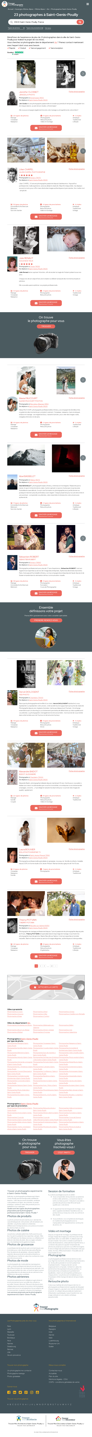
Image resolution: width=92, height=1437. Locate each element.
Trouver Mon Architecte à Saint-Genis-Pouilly (25, 1424)
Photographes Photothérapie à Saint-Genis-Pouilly (46, 1091)
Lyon (9, 1329)
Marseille (10, 1332)
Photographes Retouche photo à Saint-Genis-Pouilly (44, 1109)
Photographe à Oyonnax (41, 1032)
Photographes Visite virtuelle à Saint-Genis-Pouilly (71, 1054)
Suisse (51, 1346)
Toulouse (10, 1335)
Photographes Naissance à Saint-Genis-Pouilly (70, 1044)
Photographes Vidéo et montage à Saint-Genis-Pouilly (70, 1109)
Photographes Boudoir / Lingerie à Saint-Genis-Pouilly (70, 1096)
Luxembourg (54, 1340)
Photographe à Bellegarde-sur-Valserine (43, 1026)
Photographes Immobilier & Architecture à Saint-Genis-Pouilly (70, 1049)
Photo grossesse (13, 1376)
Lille (8, 1352)
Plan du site (53, 1376)
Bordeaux (11, 1338)
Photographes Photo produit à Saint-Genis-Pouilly (71, 1058)
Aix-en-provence (14, 1355)
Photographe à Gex (65, 1030)
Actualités (53, 1373)
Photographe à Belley (66, 1025)
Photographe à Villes (40, 1014)
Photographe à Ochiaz (66, 1012)
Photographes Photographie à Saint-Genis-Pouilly (19, 1109)
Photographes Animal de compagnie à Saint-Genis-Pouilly (19, 1063)
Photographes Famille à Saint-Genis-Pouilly (20, 1049)
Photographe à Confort (41, 1016)
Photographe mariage (16, 1373)
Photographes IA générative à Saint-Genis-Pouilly (45, 1123)
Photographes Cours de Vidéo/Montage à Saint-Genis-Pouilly (46, 1118)
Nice (9, 1340)
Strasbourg (11, 1346)
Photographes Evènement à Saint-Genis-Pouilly (70, 1068)
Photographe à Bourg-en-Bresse (18, 1030)
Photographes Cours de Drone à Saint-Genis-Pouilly (70, 1118)
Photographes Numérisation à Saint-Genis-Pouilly (71, 1123)
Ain (48, 9)
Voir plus (48, 28)
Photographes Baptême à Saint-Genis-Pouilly (44, 1077)
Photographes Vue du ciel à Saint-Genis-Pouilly (70, 1082)
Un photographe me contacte (19, 1370)
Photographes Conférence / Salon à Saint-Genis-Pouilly (45, 1072)
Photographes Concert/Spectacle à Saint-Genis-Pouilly (19, 1072)
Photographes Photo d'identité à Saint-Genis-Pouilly (18, 1091)
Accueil (10, 9)
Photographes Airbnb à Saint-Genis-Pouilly (20, 1058)
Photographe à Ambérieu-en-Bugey (19, 1025)
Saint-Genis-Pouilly (29, 1039)
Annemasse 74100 (37, 98)
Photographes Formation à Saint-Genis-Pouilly (70, 1114)
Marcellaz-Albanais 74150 (39, 404)
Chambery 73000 (36, 698)
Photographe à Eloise (14, 1016)
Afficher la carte (48, 987)
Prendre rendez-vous (46, 620)
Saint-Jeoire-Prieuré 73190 (40, 855)
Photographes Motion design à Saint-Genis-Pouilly (46, 1114)
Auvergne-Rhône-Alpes (24, 9)
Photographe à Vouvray (15, 1014)
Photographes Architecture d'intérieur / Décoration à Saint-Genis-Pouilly (46, 1058)
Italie (50, 1338)
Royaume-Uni (54, 1343)
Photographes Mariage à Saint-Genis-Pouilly (17, 1044)
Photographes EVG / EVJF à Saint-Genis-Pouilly (45, 1096)
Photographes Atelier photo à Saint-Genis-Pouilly (19, 1123)
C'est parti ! (64, 1152)
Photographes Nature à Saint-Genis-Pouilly (19, 1086)
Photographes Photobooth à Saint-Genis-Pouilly (45, 1128)
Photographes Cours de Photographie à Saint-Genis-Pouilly (19, 1118)
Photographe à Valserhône (68, 1032)
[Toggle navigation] (87, 4)
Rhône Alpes (40, 9)
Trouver (46, 326)
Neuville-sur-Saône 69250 (39, 926)
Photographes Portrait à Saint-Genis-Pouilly (46, 1063)
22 (52, 966)
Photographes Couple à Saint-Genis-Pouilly (46, 1049)
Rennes (10, 1349)
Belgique (52, 1326)
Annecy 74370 (35, 178)
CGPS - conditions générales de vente (64, 1382)
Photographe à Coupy (15, 1012)
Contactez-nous (55, 1370)
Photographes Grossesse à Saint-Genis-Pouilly (44, 1044)
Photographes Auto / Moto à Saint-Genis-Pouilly (45, 1086)
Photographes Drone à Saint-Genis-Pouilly (19, 1114)
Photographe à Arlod (40, 1012)
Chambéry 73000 (36, 777)
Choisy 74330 (35, 266)
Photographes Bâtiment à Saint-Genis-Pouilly (18, 1054)
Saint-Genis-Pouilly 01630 (38, 100)
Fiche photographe (77, 91)
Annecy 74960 (35, 563)
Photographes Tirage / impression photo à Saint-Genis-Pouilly (19, 1128)
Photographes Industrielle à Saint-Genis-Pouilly (70, 1077)
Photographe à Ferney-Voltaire (43, 1030)
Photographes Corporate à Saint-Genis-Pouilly (18, 1082)
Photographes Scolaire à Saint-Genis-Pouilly (72, 1086)
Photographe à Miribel (15, 1032)
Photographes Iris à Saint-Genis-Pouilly (18, 1096)
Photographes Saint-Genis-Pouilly (64, 9)
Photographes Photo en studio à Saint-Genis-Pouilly (70, 1128)
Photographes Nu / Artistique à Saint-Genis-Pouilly (20, 1068)
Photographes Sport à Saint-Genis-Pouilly (45, 1082)
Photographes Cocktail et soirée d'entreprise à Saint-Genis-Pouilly (18, 1077)
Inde (50, 1332)
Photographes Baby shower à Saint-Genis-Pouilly (71, 1091)
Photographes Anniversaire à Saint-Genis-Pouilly (71, 1072)
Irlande (51, 1335)
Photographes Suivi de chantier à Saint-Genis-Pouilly (44, 1054)
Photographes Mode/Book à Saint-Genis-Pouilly (71, 1063)
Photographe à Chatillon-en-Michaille (72, 1014)
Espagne (52, 1329)
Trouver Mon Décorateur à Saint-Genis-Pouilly (64, 1424)
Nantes (10, 1343)
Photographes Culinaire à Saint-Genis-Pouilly (44, 1068)
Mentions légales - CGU (58, 1379)
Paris (9, 1326)
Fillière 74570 (35, 480)
